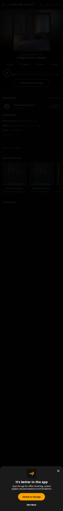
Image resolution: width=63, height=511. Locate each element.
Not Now (31, 504)
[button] (31, 255)
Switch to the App (31, 496)
